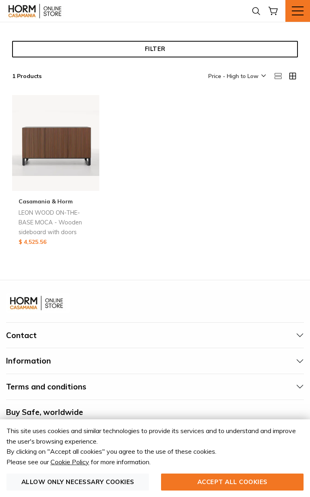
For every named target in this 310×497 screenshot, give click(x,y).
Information (28, 361)
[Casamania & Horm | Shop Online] (36, 11)
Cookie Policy (69, 462)
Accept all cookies (232, 482)
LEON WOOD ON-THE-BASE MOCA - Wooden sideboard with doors (50, 222)
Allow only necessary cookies (77, 482)
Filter (155, 49)
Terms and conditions (46, 386)
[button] (236, 76)
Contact (21, 335)
